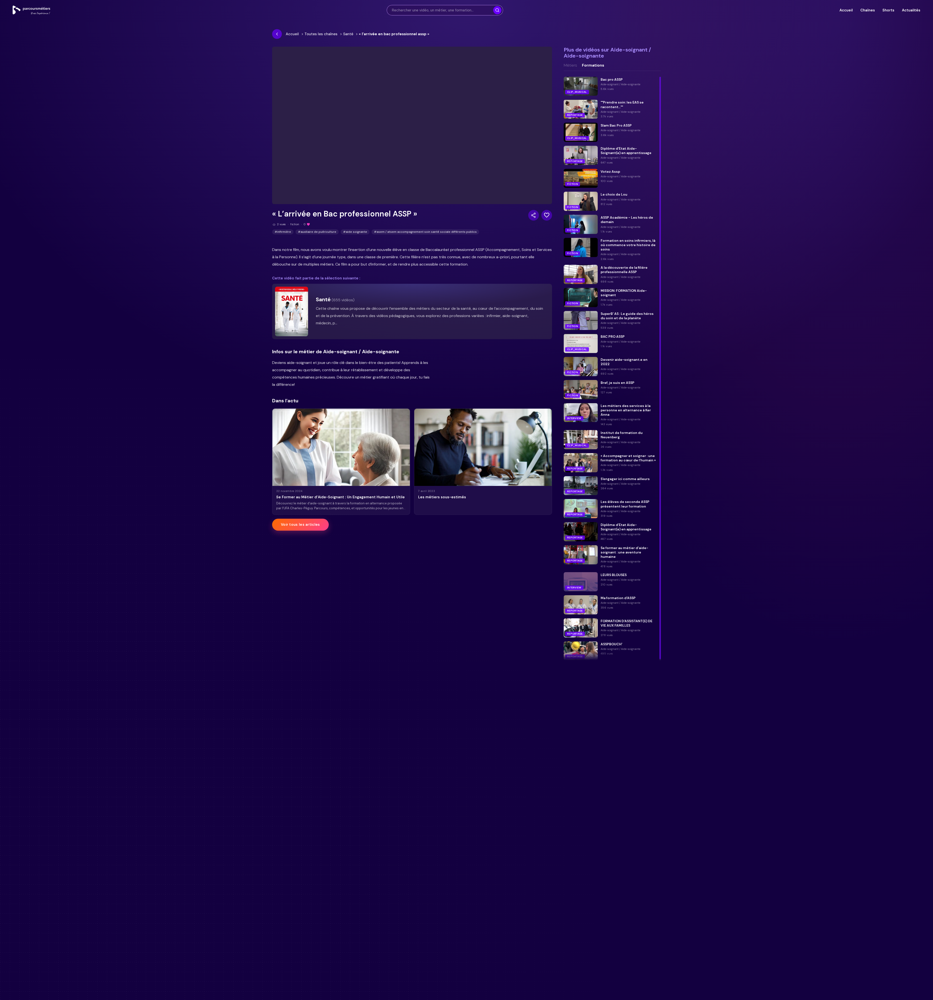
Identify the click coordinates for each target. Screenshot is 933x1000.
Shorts (888, 10)
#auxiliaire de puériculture (317, 232)
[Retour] (277, 34)
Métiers (570, 65)
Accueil (846, 10)
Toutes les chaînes (320, 34)
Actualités (911, 10)
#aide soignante (355, 232)
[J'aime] (546, 215)
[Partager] (533, 215)
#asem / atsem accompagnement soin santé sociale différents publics (425, 232)
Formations (593, 65)
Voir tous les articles (300, 524)
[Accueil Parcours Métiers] (31, 10)
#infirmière (283, 232)
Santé (348, 34)
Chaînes (867, 10)
